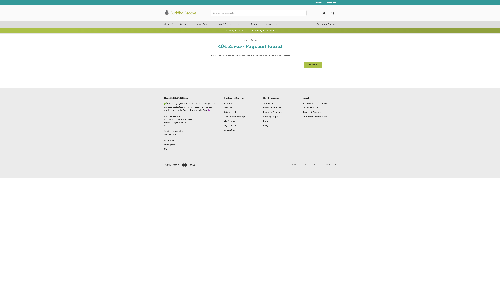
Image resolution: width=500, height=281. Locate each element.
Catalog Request (271, 116)
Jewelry (240, 24)
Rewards (319, 2)
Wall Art (223, 24)
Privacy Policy (310, 108)
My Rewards (230, 121)
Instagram (169, 144)
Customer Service (326, 24)
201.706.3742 (170, 134)
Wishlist (331, 2)
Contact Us (229, 130)
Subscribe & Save (272, 108)
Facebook (169, 140)
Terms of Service (312, 112)
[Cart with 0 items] (332, 13)
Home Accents (203, 24)
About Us (268, 103)
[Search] (304, 13)
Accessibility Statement (315, 103)
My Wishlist (230, 125)
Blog (265, 121)
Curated (168, 24)
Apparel (270, 24)
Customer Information (315, 116)
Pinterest (169, 149)
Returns (228, 108)
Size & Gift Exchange (234, 116)
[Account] (324, 13)
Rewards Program (272, 112)
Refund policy (231, 112)
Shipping (228, 103)
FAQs (266, 125)
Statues (184, 24)
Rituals (255, 24)
